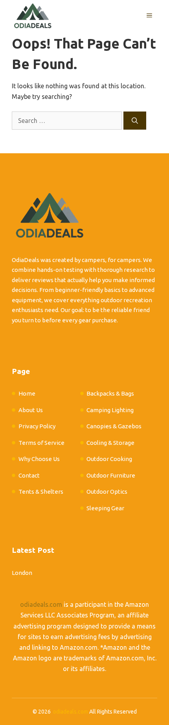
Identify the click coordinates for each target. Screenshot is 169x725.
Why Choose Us (39, 458)
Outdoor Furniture (110, 475)
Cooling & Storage (110, 442)
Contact (29, 475)
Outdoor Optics (106, 491)
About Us (30, 410)
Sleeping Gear (105, 508)
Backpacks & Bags (110, 393)
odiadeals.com (41, 604)
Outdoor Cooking (109, 458)
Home (26, 393)
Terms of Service (41, 442)
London (22, 572)
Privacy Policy (36, 426)
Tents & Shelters (40, 491)
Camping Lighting (110, 410)
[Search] (134, 121)
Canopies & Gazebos (113, 426)
